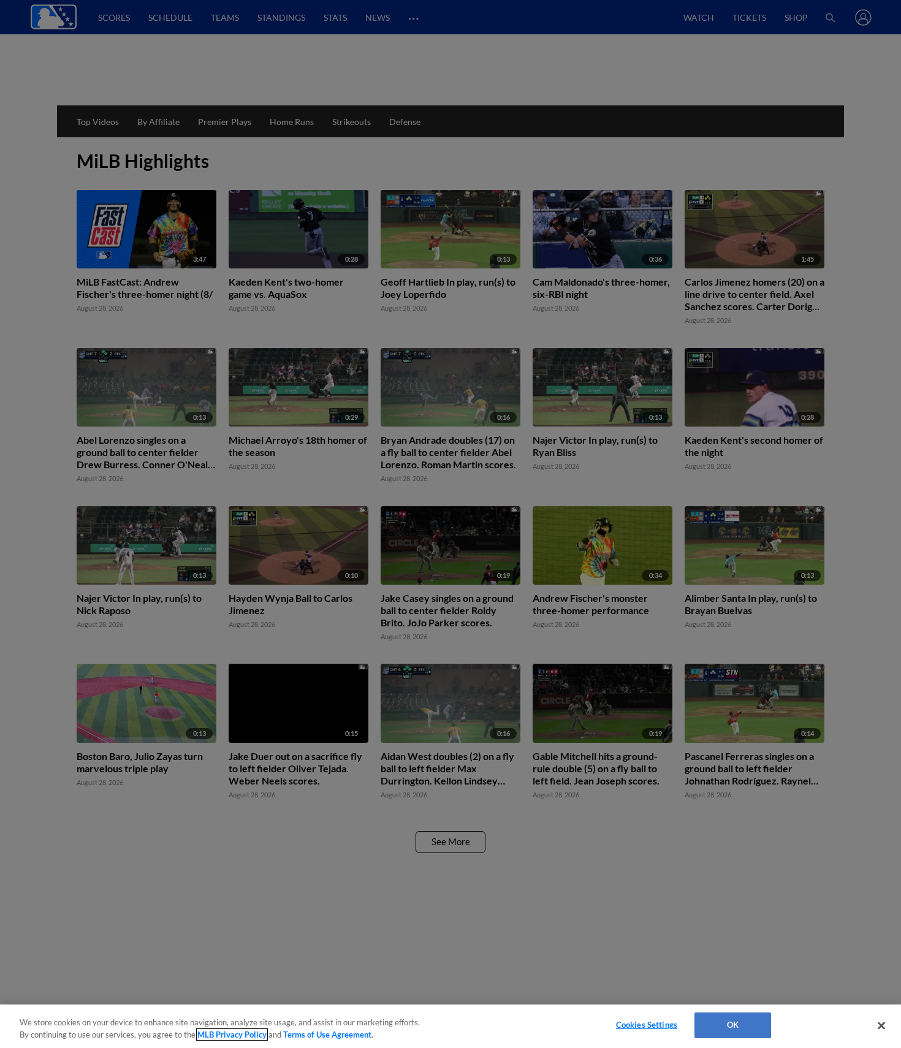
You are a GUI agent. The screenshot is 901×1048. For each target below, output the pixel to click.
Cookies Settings (646, 1025)
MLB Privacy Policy (232, 1034)
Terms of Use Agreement (327, 1034)
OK (733, 1025)
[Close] (881, 1025)
